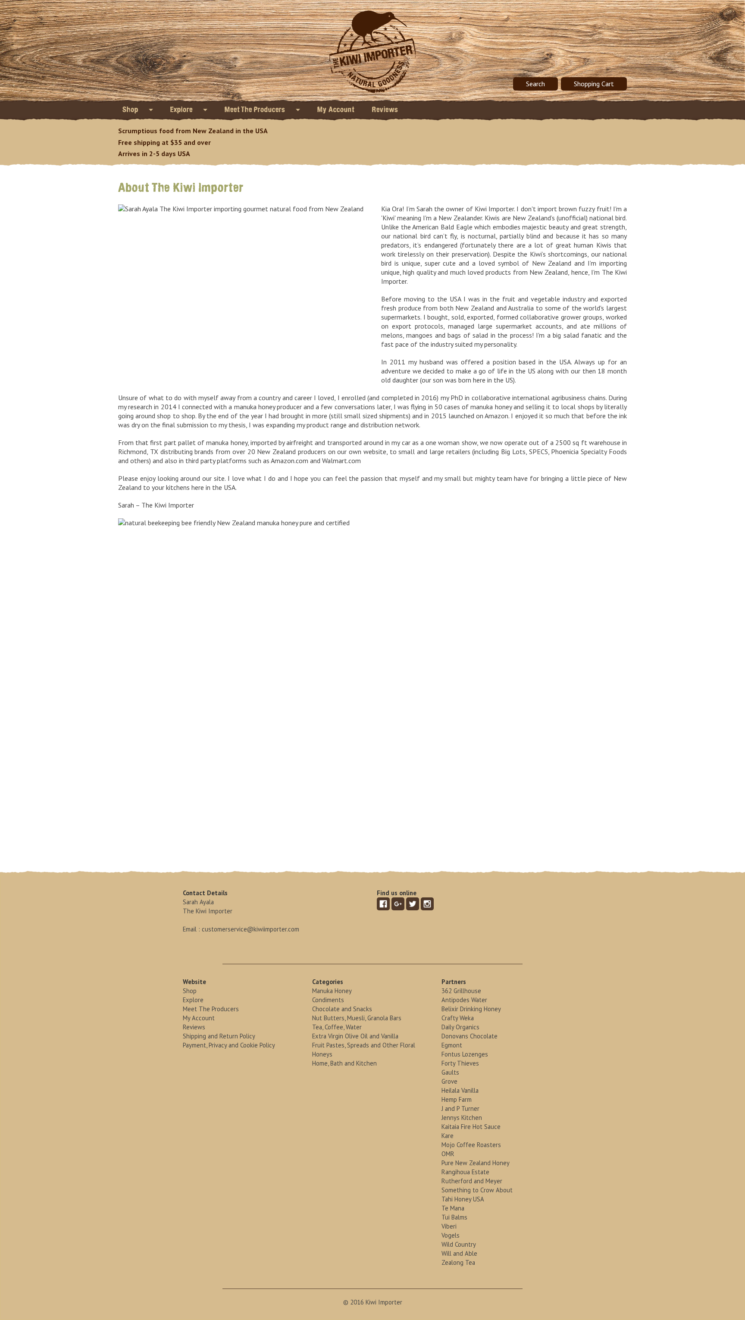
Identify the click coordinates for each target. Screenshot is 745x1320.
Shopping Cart (594, 83)
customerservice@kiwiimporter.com (250, 929)
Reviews (385, 109)
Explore (182, 109)
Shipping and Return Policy (219, 1036)
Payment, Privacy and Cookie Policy (229, 1045)
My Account (336, 109)
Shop (131, 109)
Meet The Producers (256, 109)
